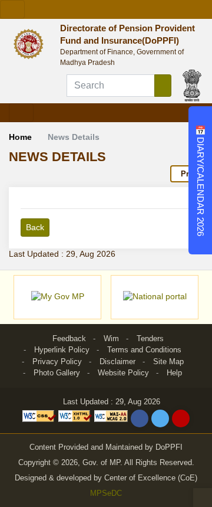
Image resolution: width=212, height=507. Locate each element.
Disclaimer (117, 361)
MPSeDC (106, 493)
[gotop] (202, 497)
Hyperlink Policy (62, 349)
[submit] (162, 85)
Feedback (69, 338)
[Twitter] (160, 418)
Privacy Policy (57, 361)
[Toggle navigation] (12, 9)
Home (20, 137)
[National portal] (154, 297)
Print (189, 173)
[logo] (31, 43)
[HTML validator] (76, 415)
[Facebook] (139, 418)
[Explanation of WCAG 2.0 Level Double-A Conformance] (111, 415)
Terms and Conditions (144, 349)
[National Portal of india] (192, 85)
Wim (111, 338)
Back (35, 227)
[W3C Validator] (40, 415)
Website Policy (123, 372)
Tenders (150, 338)
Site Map (168, 361)
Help (174, 372)
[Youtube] (181, 418)
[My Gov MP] (57, 297)
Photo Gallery (57, 372)
